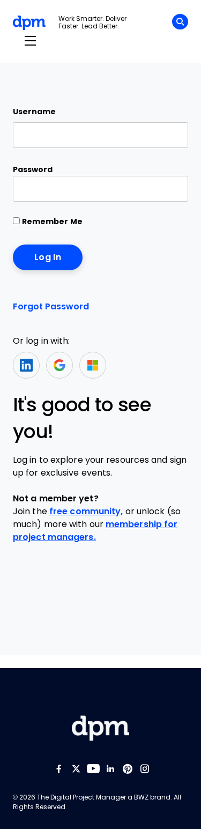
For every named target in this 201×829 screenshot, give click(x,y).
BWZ (141, 797)
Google (59, 365)
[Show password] (170, 189)
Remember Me (51, 221)
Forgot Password (51, 306)
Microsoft (92, 365)
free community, (86, 511)
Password (33, 169)
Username (34, 111)
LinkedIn (26, 365)
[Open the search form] (180, 23)
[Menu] (30, 41)
